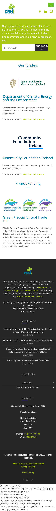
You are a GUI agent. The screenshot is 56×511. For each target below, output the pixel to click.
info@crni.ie (31, 436)
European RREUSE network (29, 296)
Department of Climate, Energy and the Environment (27, 289)
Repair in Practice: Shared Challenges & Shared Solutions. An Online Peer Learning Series (28, 350)
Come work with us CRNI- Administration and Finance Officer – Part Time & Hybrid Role (28, 330)
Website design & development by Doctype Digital (28, 465)
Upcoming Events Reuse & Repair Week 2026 (28, 360)
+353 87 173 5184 (31, 433)
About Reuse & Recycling (28, 387)
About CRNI (27, 383)
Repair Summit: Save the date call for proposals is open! (28, 340)
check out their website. (34, 119)
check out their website (33, 174)
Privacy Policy (28, 472)
